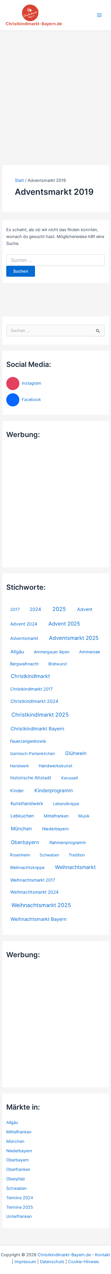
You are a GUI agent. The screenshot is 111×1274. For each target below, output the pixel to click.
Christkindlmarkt (30, 676)
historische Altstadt (30, 777)
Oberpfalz (15, 1178)
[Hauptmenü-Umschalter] (99, 15)
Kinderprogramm (53, 790)
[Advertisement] (55, 90)
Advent (84, 609)
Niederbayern (55, 828)
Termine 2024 (19, 1197)
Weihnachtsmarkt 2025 (41, 905)
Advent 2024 (23, 624)
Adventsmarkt (24, 638)
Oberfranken (18, 1169)
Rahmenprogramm (68, 842)
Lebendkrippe (66, 803)
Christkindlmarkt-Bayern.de (34, 23)
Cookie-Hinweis (83, 1261)
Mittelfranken (56, 815)
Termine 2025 (19, 1207)
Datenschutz (52, 1261)
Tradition (77, 854)
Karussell (69, 777)
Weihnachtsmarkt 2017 (32, 880)
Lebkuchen (22, 816)
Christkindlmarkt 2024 (34, 701)
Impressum (25, 1261)
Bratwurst (57, 663)
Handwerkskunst (55, 765)
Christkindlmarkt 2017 (31, 689)
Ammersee (89, 651)
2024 (35, 609)
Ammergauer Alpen (51, 651)
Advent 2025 (64, 623)
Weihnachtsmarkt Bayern (39, 919)
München (21, 828)
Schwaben (49, 854)
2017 (15, 609)
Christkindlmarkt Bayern (37, 729)
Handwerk (19, 765)
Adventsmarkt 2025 (73, 638)
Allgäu (17, 651)
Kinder (17, 790)
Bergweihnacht (24, 663)
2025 (59, 609)
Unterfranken (19, 1216)
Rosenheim (20, 854)
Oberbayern (25, 842)
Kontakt (102, 1254)
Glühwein (76, 753)
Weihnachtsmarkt (75, 867)
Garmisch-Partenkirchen (32, 753)
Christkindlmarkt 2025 (40, 714)
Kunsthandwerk (27, 803)
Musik (84, 815)
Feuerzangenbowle (28, 741)
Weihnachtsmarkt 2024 (34, 892)
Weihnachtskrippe (27, 867)
